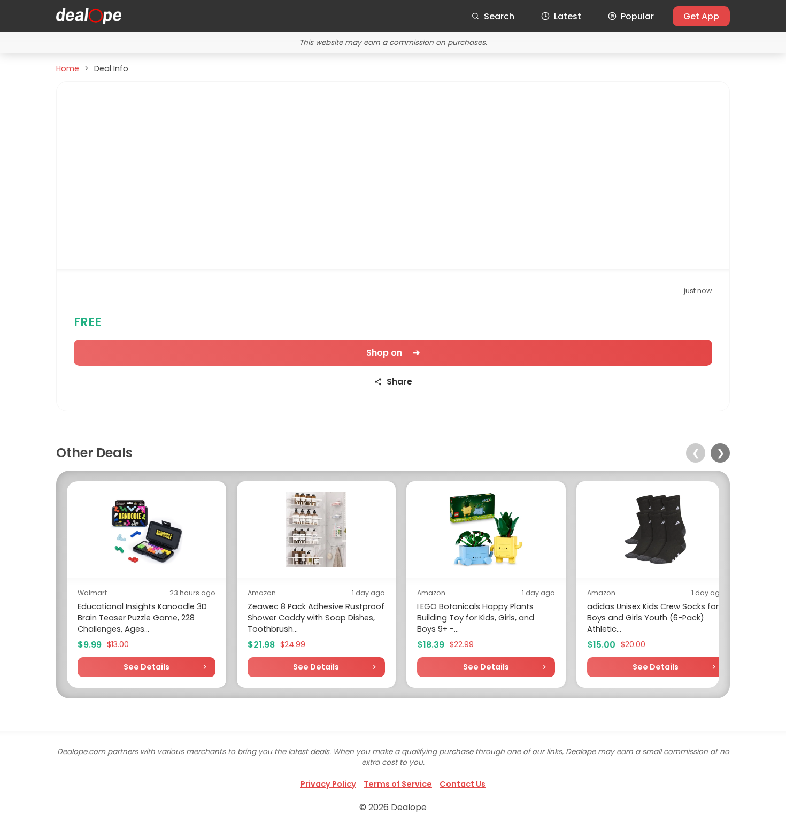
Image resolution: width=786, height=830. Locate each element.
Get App (701, 16)
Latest (567, 16)
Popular (637, 16)
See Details (146, 667)
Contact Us (463, 784)
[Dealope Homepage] (88, 16)
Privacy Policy (328, 784)
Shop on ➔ (393, 353)
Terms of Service (398, 784)
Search (499, 16)
